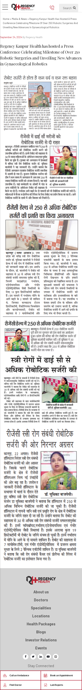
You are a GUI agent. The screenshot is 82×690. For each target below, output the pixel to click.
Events (41, 648)
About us (41, 592)
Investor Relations (41, 640)
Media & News (19, 18)
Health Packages (41, 624)
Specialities (41, 608)
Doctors (41, 600)
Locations (41, 616)
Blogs (41, 632)
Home (6, 18)
